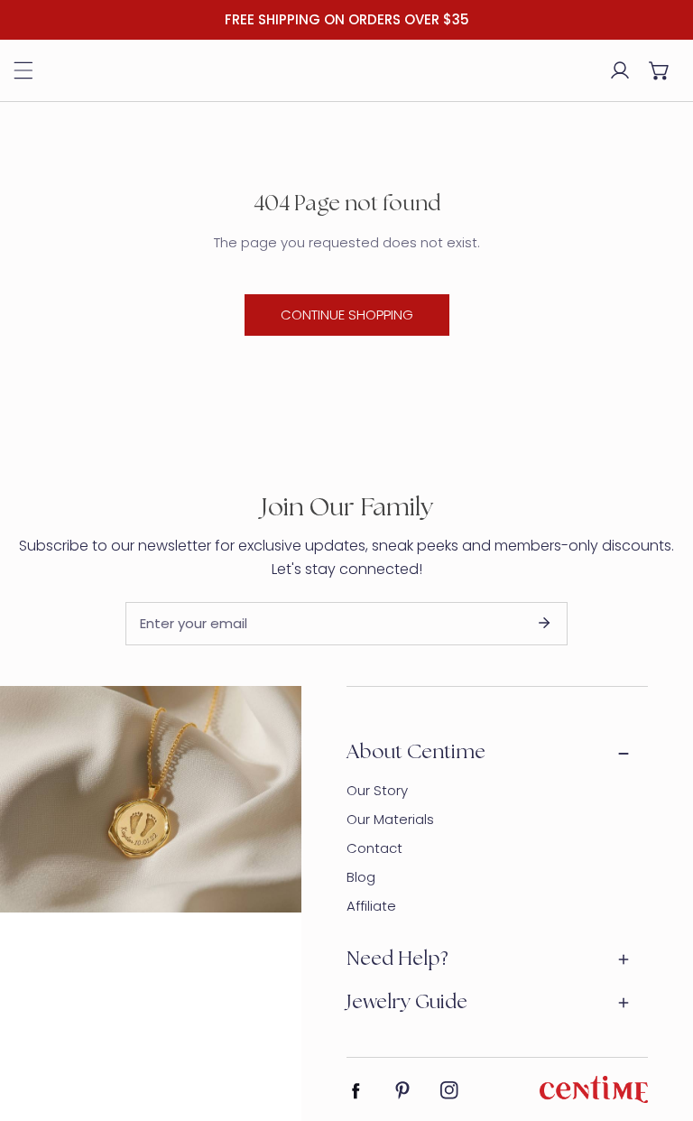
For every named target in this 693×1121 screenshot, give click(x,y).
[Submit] (544, 623)
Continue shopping (347, 314)
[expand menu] (23, 70)
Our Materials (390, 819)
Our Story (377, 790)
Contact (374, 847)
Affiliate (371, 905)
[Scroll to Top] (660, 1025)
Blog (360, 876)
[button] (659, 70)
